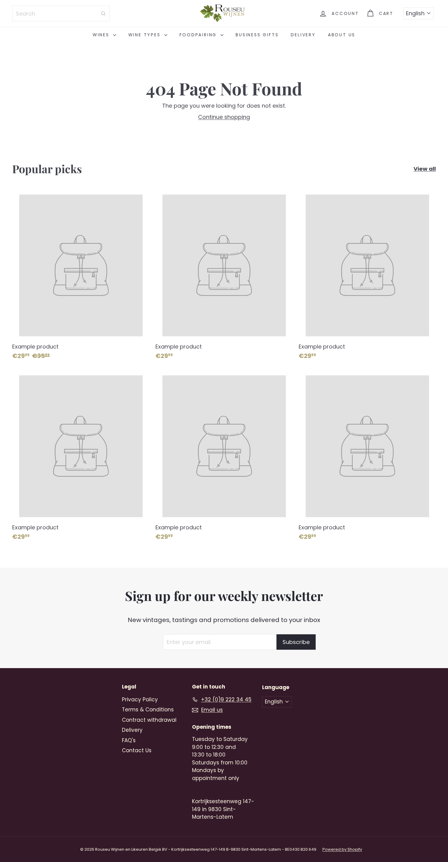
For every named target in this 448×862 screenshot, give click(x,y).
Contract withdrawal (149, 720)
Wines (102, 35)
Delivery (303, 35)
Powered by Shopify (342, 849)
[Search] (103, 13)
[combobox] (61, 13)
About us (341, 35)
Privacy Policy (140, 699)
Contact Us (136, 750)
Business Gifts (257, 35)
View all (425, 169)
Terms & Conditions (148, 709)
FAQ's (129, 740)
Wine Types (145, 35)
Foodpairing (199, 35)
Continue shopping (224, 117)
